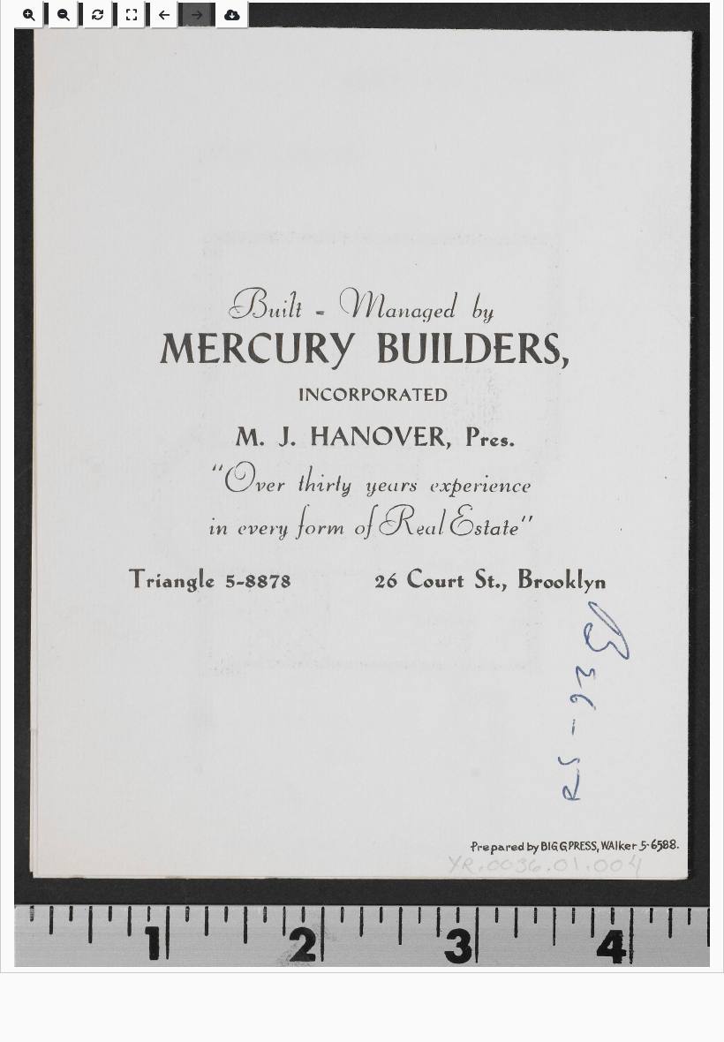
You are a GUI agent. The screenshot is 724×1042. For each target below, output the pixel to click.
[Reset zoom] (98, 14)
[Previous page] (164, 14)
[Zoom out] (64, 14)
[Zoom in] (29, 14)
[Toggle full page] (131, 14)
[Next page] (197, 14)
